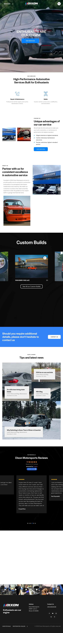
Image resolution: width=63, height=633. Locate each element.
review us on (31, 469)
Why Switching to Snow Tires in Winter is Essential (24, 430)
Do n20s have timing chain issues (16, 390)
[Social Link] (49, 613)
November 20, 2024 (12, 395)
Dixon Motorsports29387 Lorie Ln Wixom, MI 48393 (34, 609)
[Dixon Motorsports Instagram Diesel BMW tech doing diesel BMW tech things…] (26, 589)
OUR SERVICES (30, 41)
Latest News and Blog (13, 394)
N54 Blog (39, 392)
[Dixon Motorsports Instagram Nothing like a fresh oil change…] (16, 589)
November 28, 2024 (41, 376)
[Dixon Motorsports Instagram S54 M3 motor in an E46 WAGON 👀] (37, 589)
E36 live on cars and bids (44, 372)
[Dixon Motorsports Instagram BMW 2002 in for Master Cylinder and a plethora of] (57, 589)
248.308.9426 (51, 607)
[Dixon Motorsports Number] (59, 3)
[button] (27, 523)
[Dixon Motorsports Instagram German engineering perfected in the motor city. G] (47, 589)
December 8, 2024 (11, 434)
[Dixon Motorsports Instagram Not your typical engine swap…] (5, 589)
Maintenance (23, 394)
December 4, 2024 (41, 395)
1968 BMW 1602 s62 (22, 280)
